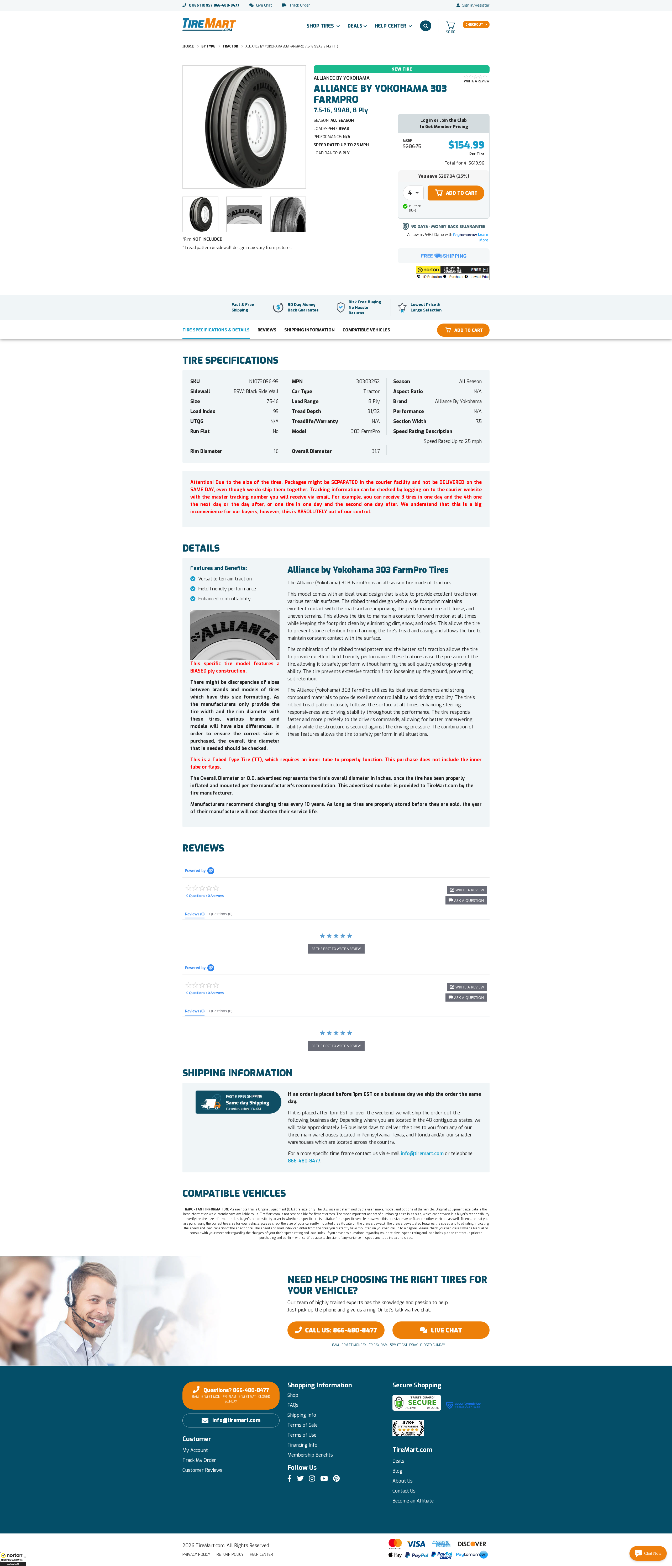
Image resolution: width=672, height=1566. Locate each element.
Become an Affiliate (413, 1501)
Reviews (267, 330)
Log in (427, 120)
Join (444, 120)
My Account (195, 1450)
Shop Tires (321, 26)
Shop (292, 1395)
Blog (397, 1471)
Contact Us (404, 1491)
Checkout (474, 25)
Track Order (299, 5)
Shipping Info (301, 1415)
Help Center (391, 26)
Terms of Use (301, 1435)
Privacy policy (196, 1554)
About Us (402, 1481)
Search (425, 25)
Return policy (230, 1554)
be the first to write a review (336, 948)
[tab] (194, 915)
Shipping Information (309, 330)
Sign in (467, 5)
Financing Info (302, 1445)
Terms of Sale (302, 1425)
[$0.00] (450, 25)
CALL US (341, 1330)
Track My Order (199, 1460)
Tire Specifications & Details (216, 330)
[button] (13, 1559)
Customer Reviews (202, 1470)
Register (482, 5)
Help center (261, 1554)
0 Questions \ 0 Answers (205, 895)
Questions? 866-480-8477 (231, 1395)
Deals (355, 26)
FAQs (292, 1405)
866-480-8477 (214, 5)
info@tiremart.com (422, 1153)
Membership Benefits (310, 1455)
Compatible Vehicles (366, 330)
